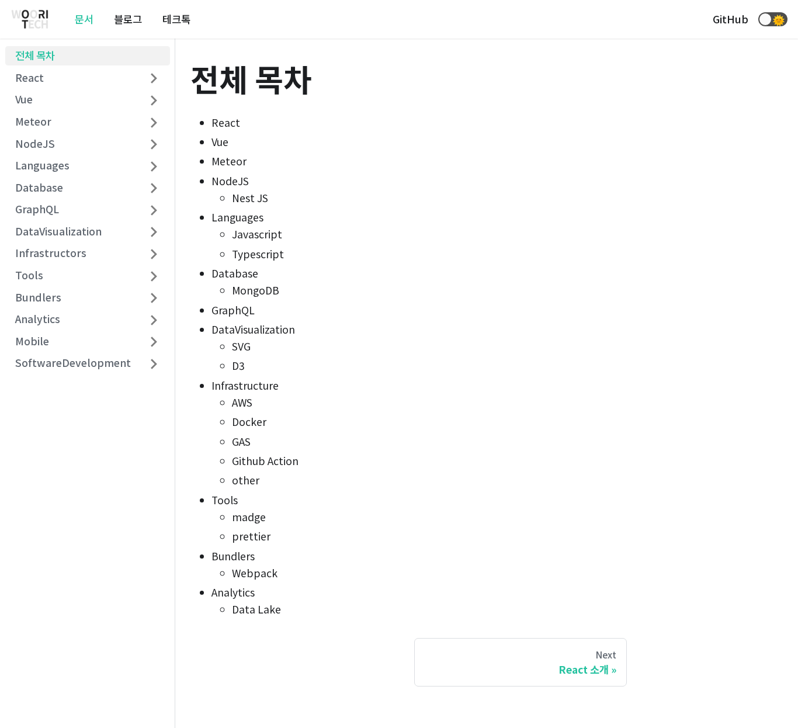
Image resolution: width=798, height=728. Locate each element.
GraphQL (37, 209)
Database (39, 187)
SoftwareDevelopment (73, 363)
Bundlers (38, 297)
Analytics (37, 319)
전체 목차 (35, 55)
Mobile (32, 341)
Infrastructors (50, 253)
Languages (42, 165)
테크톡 (176, 19)
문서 (84, 19)
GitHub (730, 19)
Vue (24, 99)
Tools (29, 275)
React (29, 77)
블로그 (128, 19)
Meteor (33, 122)
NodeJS (35, 143)
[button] (772, 19)
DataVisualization (58, 231)
